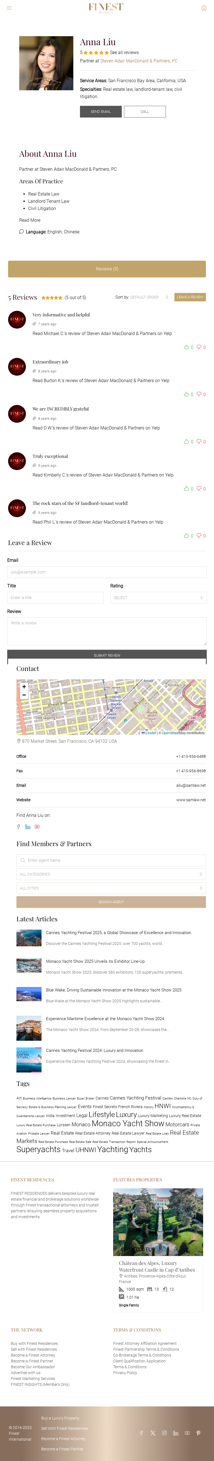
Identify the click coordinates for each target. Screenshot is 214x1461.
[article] (158, 1250)
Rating (116, 585)
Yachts (140, 1149)
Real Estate (62, 1133)
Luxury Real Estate (185, 1115)
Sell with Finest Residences (34, 1349)
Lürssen (63, 1125)
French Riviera (130, 1107)
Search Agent (111, 902)
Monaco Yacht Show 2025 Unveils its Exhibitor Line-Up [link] (95, 961)
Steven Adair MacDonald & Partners (121, 333)
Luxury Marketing (153, 1115)
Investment (65, 1115)
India (50, 1115)
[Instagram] (165, 1433)
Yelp (168, 333)
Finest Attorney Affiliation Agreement (145, 1343)
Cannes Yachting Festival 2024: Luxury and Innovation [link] (94, 1050)
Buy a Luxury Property (60, 1418)
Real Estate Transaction (109, 1142)
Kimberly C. (55, 475)
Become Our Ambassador (33, 1367)
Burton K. (53, 380)
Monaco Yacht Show (128, 1123)
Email (12, 560)
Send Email (101, 111)
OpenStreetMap (174, 732)
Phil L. (49, 522)
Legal (81, 1115)
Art (19, 1098)
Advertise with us (25, 1372)
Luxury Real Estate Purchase (36, 1125)
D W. (48, 428)
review (74, 333)
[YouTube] (38, 827)
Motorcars (177, 1124)
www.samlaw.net (191, 800)
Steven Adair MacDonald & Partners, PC (78, 169)
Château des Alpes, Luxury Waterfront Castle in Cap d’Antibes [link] (157, 1266)
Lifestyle (102, 1114)
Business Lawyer (64, 1098)
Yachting (112, 1149)
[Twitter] (154, 1433)
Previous (122, 1236)
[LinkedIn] (29, 827)
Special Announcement (152, 1142)
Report (131, 1142)
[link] (29, 937)
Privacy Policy (125, 1372)
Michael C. (54, 333)
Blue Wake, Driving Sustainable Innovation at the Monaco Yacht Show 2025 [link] (113, 990)
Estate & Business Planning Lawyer (53, 1107)
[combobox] (149, 297)
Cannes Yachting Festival (135, 1098)
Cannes (102, 1098)
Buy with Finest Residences (34, 1343)
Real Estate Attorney (93, 1133)
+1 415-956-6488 (191, 756)
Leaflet (150, 732)
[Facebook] (19, 827)
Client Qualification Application (139, 1361)
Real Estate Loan (157, 1133)
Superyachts (38, 1149)
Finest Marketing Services (33, 1378)
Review (14, 611)
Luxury (126, 1114)
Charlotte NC (182, 1098)
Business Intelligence (37, 1098)
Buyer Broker (85, 1098)
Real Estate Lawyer (128, 1133)
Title (11, 585)
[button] (187, 347)
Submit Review (107, 655)
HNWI (163, 1106)
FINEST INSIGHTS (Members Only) (40, 1384)
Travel (68, 1150)
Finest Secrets (105, 1107)
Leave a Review (190, 297)
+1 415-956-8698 (191, 771)
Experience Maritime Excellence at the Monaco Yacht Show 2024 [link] (105, 1018)
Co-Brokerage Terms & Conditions (142, 1355)
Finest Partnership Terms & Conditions (146, 1349)
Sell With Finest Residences (64, 1428)
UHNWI (86, 1150)
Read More (29, 220)
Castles (167, 1098)
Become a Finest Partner (32, 1361)
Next (194, 1236)
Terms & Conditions (130, 1367)
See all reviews (124, 52)
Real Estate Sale (80, 1142)
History (149, 1107)
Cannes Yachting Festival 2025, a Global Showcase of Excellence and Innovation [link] (118, 932)
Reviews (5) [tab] (107, 269)
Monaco (81, 1124)
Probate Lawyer (39, 1133)
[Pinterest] (199, 1433)
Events (85, 1106)
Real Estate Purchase (53, 1142)
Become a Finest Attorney (33, 1355)
